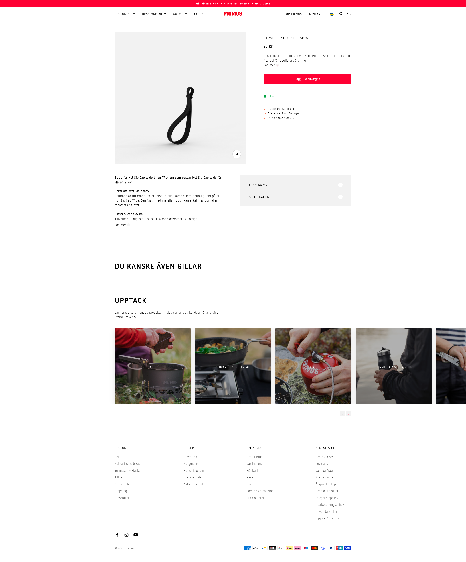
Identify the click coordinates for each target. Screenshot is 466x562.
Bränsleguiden (193, 477)
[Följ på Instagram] (126, 534)
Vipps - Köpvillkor (328, 518)
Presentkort (123, 498)
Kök (117, 457)
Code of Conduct (327, 491)
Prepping (121, 491)
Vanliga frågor (325, 470)
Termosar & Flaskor (128, 470)
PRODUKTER (123, 14)
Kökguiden (191, 464)
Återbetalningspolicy (330, 505)
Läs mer (269, 65)
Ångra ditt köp (326, 484)
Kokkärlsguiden (194, 470)
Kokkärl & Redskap (128, 464)
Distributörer (255, 498)
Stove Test (191, 457)
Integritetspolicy (327, 498)
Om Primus (254, 457)
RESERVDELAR (152, 14)
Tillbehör (121, 477)
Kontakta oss (324, 457)
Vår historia (255, 464)
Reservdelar (123, 484)
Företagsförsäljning (260, 491)
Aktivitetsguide (194, 484)
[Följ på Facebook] (117, 534)
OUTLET (199, 14)
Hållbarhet (254, 470)
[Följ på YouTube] (135, 534)
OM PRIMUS (294, 14)
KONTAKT (315, 14)
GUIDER (178, 14)
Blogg (250, 484)
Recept (251, 477)
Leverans (322, 464)
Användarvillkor (326, 511)
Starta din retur (327, 477)
